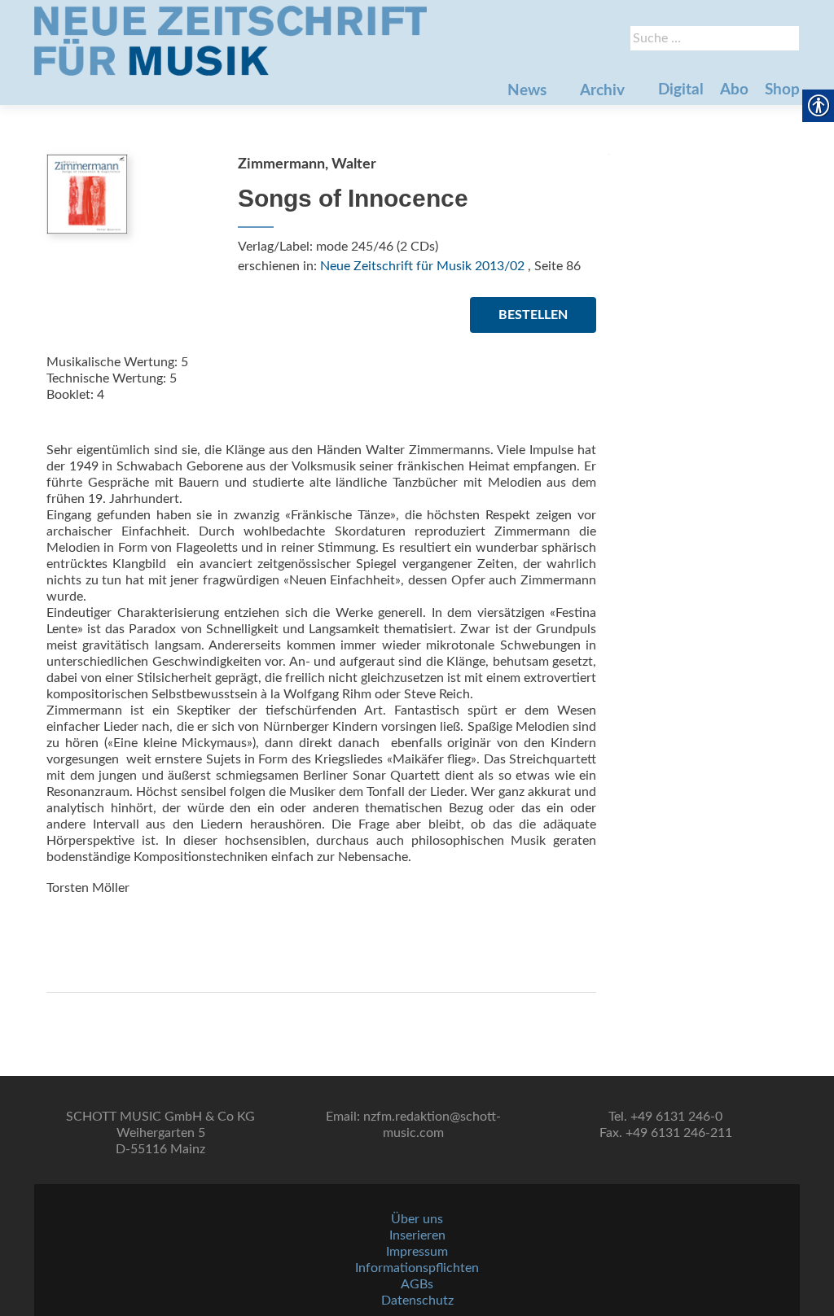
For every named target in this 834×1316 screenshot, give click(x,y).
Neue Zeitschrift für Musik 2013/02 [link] (422, 266)
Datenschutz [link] (417, 1300)
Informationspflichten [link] (417, 1267)
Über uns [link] (417, 1219)
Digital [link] (681, 90)
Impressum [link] (417, 1251)
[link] (230, 40)
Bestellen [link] (533, 314)
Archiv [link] (602, 90)
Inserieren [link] (417, 1235)
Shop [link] (782, 90)
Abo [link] (734, 90)
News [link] (526, 90)
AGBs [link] (417, 1284)
